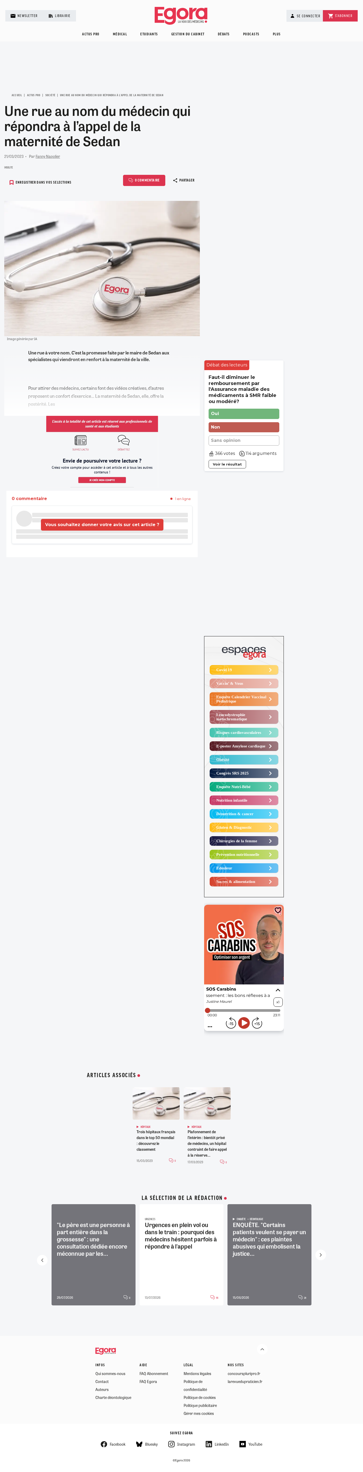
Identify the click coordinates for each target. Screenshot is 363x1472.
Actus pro (91, 34)
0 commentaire (147, 181)
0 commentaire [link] (29, 498)
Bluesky (151, 1444)
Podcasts (251, 34)
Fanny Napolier (48, 156)
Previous (42, 1260)
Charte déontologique (113, 1397)
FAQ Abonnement (154, 1373)
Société (50, 95)
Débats (224, 34)
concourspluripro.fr (244, 1373)
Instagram (186, 1444)
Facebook (117, 1444)
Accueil (17, 95)
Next (320, 1255)
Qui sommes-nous (110, 1373)
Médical (120, 34)
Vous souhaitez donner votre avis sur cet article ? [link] (102, 524)
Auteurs (102, 1389)
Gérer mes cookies (199, 1413)
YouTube (255, 1444)
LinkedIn (222, 1444)
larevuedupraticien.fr (245, 1381)
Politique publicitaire (200, 1405)
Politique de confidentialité (195, 1385)
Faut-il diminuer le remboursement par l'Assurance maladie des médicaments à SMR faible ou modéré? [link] (242, 389)
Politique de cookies (200, 1397)
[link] (226, 365)
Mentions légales (197, 1373)
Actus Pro (34, 95)
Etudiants (149, 34)
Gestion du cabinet (188, 34)
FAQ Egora (148, 1381)
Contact (102, 1381)
